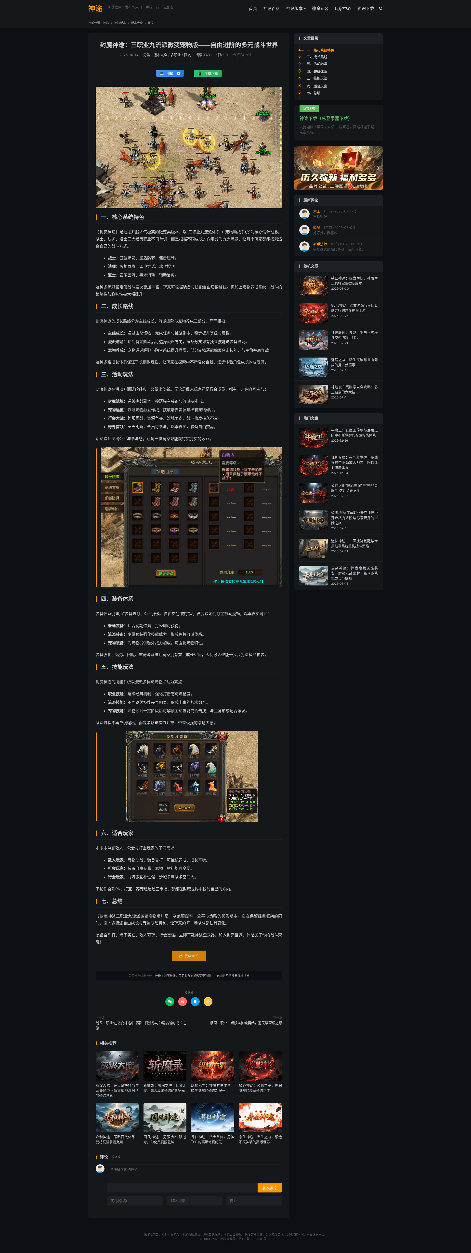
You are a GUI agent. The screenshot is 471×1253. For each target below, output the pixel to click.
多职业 (175, 55)
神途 (95, 9)
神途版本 (294, 8)
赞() (242, 55)
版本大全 (137, 23)
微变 (187, 55)
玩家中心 (343, 8)
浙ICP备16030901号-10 (254, 1239)
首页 (253, 8)
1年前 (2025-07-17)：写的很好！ (335, 213)
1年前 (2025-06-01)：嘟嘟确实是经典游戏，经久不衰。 (339, 246)
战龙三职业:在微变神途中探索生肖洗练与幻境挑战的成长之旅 (141, 1025)
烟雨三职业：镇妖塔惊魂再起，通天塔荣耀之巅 (246, 1023)
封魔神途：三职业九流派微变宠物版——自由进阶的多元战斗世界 (189, 45)
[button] (378, 168)
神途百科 (271, 8)
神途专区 (320, 8)
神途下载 (365, 8)
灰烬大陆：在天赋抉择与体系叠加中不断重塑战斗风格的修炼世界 (117, 1090)
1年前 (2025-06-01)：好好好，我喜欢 (336, 230)
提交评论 (270, 1188)
